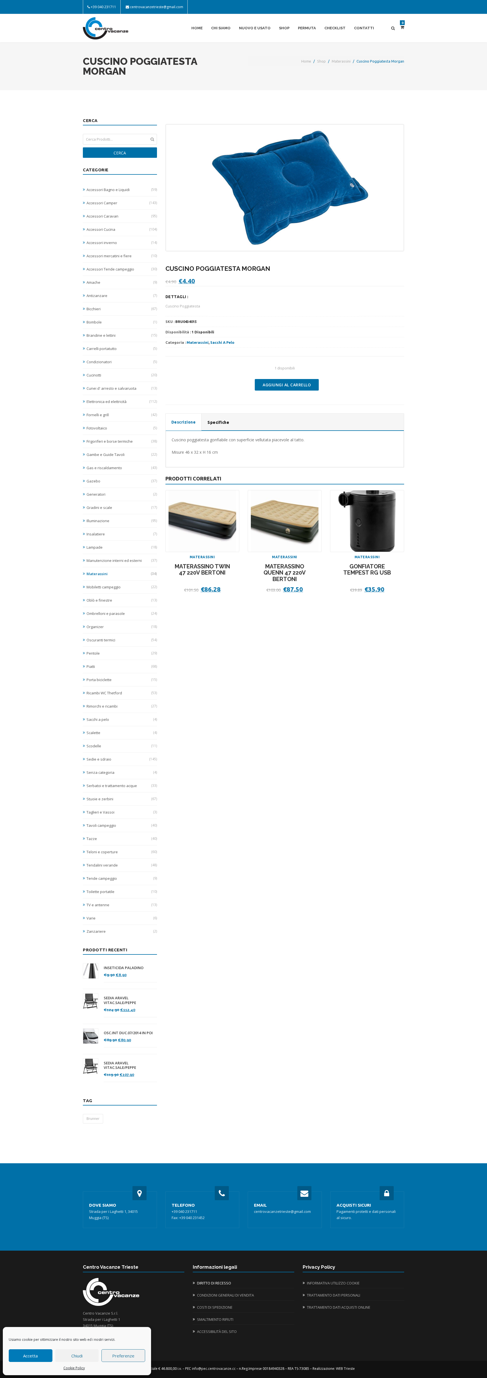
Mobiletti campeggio (122, 587)
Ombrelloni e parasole (122, 613)
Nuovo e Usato (255, 28)
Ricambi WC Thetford (122, 692)
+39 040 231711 (103, 7)
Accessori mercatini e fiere (122, 255)
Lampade (122, 547)
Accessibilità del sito (217, 1331)
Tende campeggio (122, 878)
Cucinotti (122, 375)
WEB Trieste (345, 1368)
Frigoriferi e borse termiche (122, 441)
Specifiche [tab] (218, 422)
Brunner (93, 1118)
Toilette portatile (122, 891)
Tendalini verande (122, 865)
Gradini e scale (122, 507)
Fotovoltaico (122, 428)
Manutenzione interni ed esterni (122, 560)
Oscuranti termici (122, 640)
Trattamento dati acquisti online (338, 1307)
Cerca (120, 153)
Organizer (122, 626)
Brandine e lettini (122, 335)
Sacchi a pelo (122, 719)
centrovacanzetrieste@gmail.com (156, 7)
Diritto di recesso (214, 1283)
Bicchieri (122, 308)
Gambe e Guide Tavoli (122, 454)
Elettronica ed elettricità (122, 401)
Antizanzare (122, 295)
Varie (122, 918)
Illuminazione (122, 520)
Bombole (122, 322)
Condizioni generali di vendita (225, 1295)
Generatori (122, 494)
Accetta (30, 1356)
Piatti (122, 666)
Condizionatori (122, 361)
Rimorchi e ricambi (122, 706)
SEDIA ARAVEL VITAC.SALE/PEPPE (120, 1000)
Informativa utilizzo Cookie (333, 1283)
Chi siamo (221, 28)
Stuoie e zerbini (122, 798)
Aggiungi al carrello (287, 384)
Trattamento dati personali (333, 1295)
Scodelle (122, 745)
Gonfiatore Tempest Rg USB (367, 569)
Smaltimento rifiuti (215, 1319)
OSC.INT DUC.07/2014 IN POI (128, 1033)
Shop (284, 28)
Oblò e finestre (122, 600)
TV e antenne (122, 904)
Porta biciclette (122, 679)
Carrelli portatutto (122, 348)
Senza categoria (122, 772)
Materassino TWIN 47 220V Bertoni (202, 569)
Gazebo (122, 481)
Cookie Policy (74, 1368)
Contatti (364, 28)
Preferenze (123, 1356)
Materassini (341, 61)
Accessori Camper (122, 202)
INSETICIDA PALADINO (123, 967)
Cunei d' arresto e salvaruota (122, 388)
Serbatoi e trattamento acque (122, 785)
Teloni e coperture (122, 851)
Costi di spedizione (215, 1307)
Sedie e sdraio (122, 759)
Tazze (122, 838)
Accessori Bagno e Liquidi (122, 189)
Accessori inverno (122, 242)
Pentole (122, 653)
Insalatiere (122, 534)
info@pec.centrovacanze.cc (214, 1368)
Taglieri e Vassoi (122, 812)
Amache (122, 282)
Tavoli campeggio (122, 825)
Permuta (307, 28)
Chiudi (77, 1356)
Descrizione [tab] (183, 422)
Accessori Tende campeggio (122, 269)
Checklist (335, 28)
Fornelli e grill (122, 414)
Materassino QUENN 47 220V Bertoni (285, 572)
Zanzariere (122, 931)
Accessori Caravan (122, 216)
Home (197, 28)
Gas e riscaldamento (122, 467)
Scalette (122, 732)
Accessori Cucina (122, 229)
